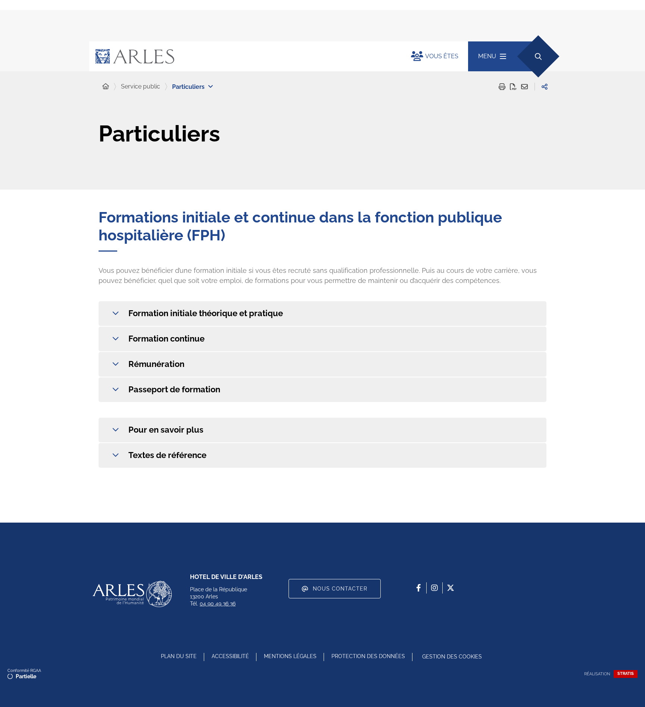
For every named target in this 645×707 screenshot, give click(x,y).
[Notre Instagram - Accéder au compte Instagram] (434, 588)
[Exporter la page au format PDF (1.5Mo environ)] (513, 87)
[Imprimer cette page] (502, 87)
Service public (140, 86)
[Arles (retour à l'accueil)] (242, 56)
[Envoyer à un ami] (524, 87)
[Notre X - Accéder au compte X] (450, 588)
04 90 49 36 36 (218, 604)
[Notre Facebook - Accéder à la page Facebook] (418, 588)
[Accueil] (105, 86)
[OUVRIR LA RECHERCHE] (538, 56)
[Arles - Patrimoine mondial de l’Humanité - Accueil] (132, 594)
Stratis (625, 673)
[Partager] (544, 87)
